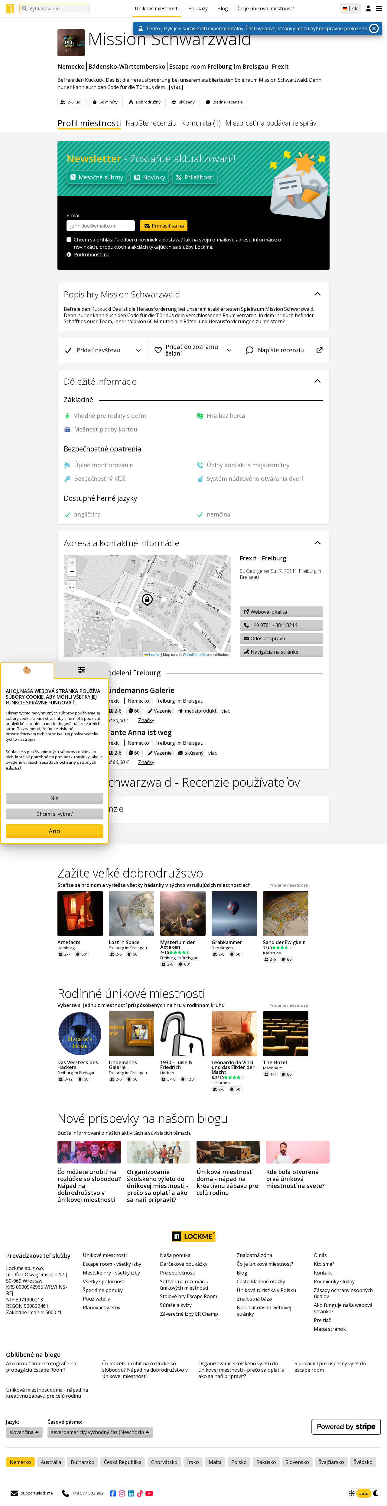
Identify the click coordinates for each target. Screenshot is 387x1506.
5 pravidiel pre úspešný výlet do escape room (330, 1366)
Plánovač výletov (101, 1307)
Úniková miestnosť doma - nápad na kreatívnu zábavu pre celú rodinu (47, 1393)
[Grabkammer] (234, 913)
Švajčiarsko (331, 1462)
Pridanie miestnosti (288, 885)
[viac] (176, 87)
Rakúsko (266, 1462)
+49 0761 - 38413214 (273, 625)
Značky (146, 720)
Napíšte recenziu (151, 124)
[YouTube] (149, 1493)
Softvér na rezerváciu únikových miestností (184, 1284)
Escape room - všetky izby (112, 1264)
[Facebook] (112, 1493)
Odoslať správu (267, 638)
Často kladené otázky (261, 1281)
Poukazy (198, 8)
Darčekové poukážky (183, 1264)
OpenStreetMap (196, 654)
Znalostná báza (254, 1299)
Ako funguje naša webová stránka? (343, 1308)
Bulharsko (82, 1462)
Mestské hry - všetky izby (111, 1273)
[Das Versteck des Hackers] (80, 1033)
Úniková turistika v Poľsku (266, 1290)
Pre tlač (322, 1320)
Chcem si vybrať (54, 814)
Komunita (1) (201, 124)
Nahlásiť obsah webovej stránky (264, 1310)
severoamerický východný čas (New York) (97, 1432)
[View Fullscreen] (71, 585)
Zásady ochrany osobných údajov (343, 1293)
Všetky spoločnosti (104, 1281)
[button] (71, 562)
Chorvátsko (164, 1462)
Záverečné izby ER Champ (189, 1314)
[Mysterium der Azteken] (183, 913)
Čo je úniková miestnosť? (266, 8)
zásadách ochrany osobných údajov (51, 764)
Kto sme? (324, 1264)
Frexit (280, 66)
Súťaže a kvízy (176, 1305)
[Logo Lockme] (10, 8)
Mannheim (273, 1068)
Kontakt (323, 1273)
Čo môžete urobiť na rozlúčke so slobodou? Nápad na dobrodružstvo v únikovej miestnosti (145, 1369)
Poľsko (239, 1462)
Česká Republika (122, 1462)
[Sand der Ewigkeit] (285, 913)
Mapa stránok (330, 1329)
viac (225, 711)
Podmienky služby (334, 1281)
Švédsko (363, 1462)
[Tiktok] (140, 1493)
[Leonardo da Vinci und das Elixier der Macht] (234, 1033)
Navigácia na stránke (273, 651)
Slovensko (297, 1462)
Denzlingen (222, 948)
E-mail (73, 215)
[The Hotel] (285, 1033)
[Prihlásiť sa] (368, 8)
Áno (54, 831)
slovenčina (22, 1432)
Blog (222, 8)
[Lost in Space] (131, 913)
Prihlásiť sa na (167, 225)
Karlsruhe (272, 953)
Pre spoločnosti (177, 1273)
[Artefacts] (80, 913)
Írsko (193, 1462)
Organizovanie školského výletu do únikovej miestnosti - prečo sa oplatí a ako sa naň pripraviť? (241, 1369)
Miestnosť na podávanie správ (271, 124)
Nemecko (71, 66)
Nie (54, 798)
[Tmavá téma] (376, 1493)
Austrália (51, 1462)
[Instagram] (121, 1493)
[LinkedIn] (130, 1493)
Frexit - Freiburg (263, 558)
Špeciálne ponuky (103, 1290)
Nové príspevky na (142, 1118)
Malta (215, 1462)
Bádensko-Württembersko (126, 66)
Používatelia (96, 1299)
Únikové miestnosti (157, 8)
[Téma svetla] (351, 1493)
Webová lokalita (268, 612)
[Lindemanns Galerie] (131, 1033)
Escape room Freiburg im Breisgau (218, 66)
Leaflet (154, 654)
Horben (167, 1073)
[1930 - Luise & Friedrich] (183, 1033)
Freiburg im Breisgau (179, 700)
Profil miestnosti (89, 124)
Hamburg (66, 948)
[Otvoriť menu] (379, 8)
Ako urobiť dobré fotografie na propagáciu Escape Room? (41, 1366)
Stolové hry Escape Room (188, 1296)
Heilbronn (221, 1083)
